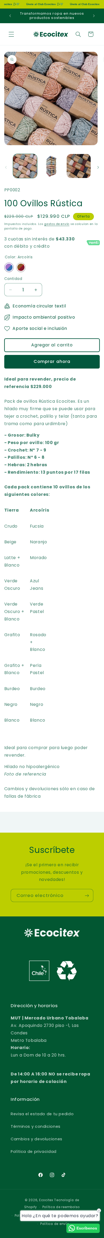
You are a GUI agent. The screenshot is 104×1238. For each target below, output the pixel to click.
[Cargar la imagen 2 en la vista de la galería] (52, 166)
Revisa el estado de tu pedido (42, 1114)
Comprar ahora (52, 361)
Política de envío (54, 1224)
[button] (11, 34)
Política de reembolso (61, 1207)
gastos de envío (56, 224)
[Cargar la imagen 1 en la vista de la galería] (25, 166)
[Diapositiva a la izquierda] (6, 167)
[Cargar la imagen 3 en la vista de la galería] (79, 166)
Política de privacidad (34, 1151)
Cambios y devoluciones (36, 1139)
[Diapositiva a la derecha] (98, 167)
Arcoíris (9, 267)
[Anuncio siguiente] (94, 16)
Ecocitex (46, 1200)
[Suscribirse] (87, 895)
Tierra (21, 267)
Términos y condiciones (36, 1126)
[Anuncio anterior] (10, 16)
